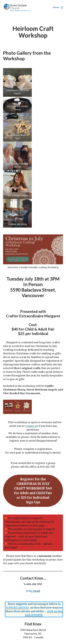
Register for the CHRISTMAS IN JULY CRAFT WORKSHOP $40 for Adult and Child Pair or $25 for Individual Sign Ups (33, 490)
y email (35, 590)
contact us (31, 425)
